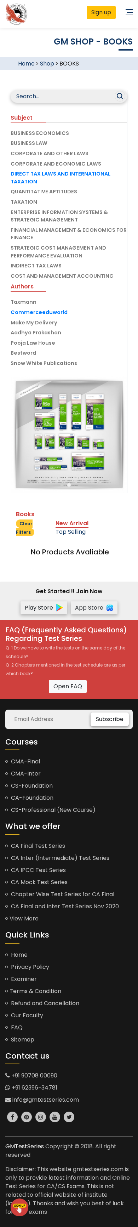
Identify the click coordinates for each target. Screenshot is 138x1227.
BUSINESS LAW (29, 143)
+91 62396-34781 (33, 1088)
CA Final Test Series (37, 846)
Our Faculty (26, 1015)
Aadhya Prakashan (36, 332)
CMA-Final (25, 761)
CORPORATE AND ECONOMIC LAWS (56, 163)
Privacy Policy (29, 967)
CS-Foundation (31, 786)
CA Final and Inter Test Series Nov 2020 (64, 906)
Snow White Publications (44, 363)
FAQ (16, 1027)
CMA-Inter (25, 773)
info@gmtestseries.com (45, 1100)
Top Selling (71, 532)
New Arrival (72, 523)
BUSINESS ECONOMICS (40, 133)
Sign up (101, 12)
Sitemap (22, 1039)
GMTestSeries (24, 1146)
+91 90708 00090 (33, 1075)
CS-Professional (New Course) (53, 810)
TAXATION (24, 201)
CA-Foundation (31, 798)
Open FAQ (67, 686)
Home (26, 63)
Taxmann (23, 302)
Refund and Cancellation (44, 1003)
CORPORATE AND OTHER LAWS (49, 153)
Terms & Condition (35, 991)
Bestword (23, 352)
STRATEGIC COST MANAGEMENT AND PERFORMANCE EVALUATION (58, 251)
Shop (47, 63)
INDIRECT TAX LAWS (36, 265)
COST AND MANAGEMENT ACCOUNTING (62, 276)
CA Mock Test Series (39, 882)
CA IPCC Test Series (38, 870)
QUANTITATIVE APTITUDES (44, 191)
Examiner (23, 979)
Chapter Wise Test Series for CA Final (62, 894)
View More (24, 918)
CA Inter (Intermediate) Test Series (59, 858)
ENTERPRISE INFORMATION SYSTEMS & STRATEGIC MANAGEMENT (59, 216)
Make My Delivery (34, 322)
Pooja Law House (33, 342)
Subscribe (109, 719)
